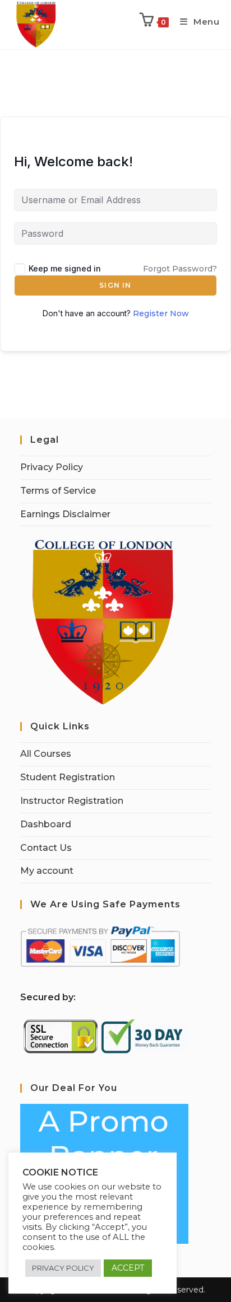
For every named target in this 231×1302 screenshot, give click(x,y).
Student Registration (67, 777)
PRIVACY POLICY (63, 1267)
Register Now (161, 313)
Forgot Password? (180, 269)
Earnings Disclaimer (65, 514)
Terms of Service (58, 490)
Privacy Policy (51, 467)
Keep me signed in (65, 268)
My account (46, 870)
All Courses (45, 753)
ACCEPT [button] (128, 1268)
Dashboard (45, 824)
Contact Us (46, 847)
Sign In (115, 285)
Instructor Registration (71, 800)
